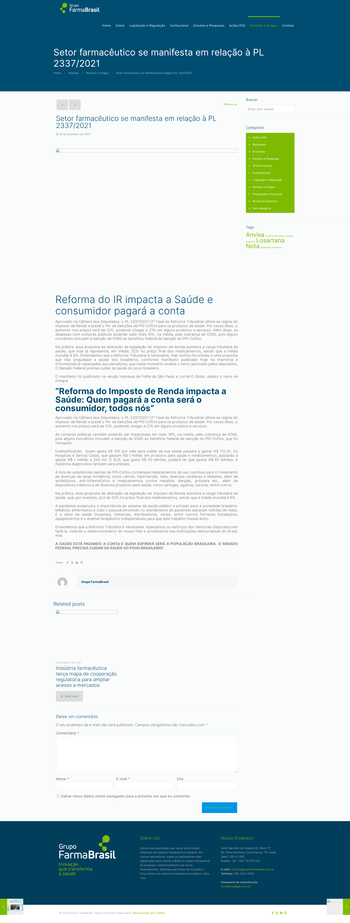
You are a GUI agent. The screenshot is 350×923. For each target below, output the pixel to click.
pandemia (265, 247)
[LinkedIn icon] (281, 913)
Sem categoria (262, 208)
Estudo (289, 236)
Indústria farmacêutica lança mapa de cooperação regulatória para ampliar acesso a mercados (86, 676)
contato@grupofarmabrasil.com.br (252, 869)
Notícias (73, 73)
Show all (231, 104)
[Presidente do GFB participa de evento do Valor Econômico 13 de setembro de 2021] (11, 907)
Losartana (270, 240)
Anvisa (255, 234)
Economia (259, 151)
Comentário (67, 733)
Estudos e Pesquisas (266, 158)
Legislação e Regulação (267, 179)
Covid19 (269, 236)
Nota (253, 246)
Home (57, 73)
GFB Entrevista (262, 165)
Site (180, 779)
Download (279, 236)
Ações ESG (260, 137)
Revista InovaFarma (265, 201)
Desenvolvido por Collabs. (149, 912)
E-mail (123, 779)
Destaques (259, 144)
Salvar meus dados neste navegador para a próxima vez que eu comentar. (126, 796)
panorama (276, 247)
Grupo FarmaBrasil (95, 582)
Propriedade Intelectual (267, 194)
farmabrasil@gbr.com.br (236, 886)
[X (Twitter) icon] (277, 913)
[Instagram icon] (285, 913)
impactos (250, 241)
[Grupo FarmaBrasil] (79, 8)
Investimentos (261, 172)
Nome (62, 779)
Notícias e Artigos (97, 73)
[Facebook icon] (272, 913)
